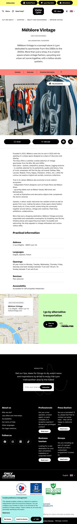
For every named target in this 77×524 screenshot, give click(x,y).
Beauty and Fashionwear (37, 20)
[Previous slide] (58, 72)
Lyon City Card (49, 3)
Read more (44, 431)
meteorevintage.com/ (15, 311)
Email (19, 142)
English (65, 475)
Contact (17, 72)
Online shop (10, 3)
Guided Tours (30, 3)
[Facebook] (5, 442)
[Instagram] (13, 442)
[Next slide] (61, 72)
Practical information (47, 72)
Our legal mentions (9, 428)
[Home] (38, 11)
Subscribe (45, 387)
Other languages (8, 425)
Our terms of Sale (8, 422)
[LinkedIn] (20, 442)
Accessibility (7, 419)
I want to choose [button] (21, 519)
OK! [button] (37, 519)
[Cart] (67, 11)
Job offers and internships (12, 416)
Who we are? (7, 412)
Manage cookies (61, 521)
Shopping (20, 20)
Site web (47, 142)
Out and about (8, 20)
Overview (30, 72)
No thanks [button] (7, 519)
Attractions (66, 3)
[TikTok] (28, 442)
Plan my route (51, 324)
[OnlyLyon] (8, 475)
